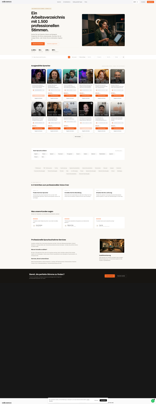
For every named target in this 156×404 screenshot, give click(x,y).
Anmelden (143, 1)
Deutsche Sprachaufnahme (71, 173)
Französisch (61, 153)
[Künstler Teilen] (44, 71)
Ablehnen (96, 400)
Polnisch (36, 156)
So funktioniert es (66, 1)
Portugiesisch (70, 153)
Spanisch (52, 153)
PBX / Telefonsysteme (48, 168)
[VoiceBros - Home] (6, 2)
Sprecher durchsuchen (38, 43)
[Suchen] (69, 57)
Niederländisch (103, 153)
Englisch (36, 153)
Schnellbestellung (38, 95)
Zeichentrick (118, 168)
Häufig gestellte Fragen (77, 1)
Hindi (43, 156)
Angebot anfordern (38, 98)
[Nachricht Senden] (42, 71)
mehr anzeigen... (78, 136)
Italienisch (94, 153)
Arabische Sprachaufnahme (87, 168)
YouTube (56, 168)
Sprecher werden (121, 275)
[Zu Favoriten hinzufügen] (39, 71)
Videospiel (105, 168)
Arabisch (86, 153)
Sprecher (59, 1)
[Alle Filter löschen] (123, 57)
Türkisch (44, 153)
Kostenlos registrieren (52, 43)
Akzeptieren (103, 400)
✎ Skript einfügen (82, 57)
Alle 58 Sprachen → (119, 150)
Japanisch (111, 153)
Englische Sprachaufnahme (75, 168)
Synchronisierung (64, 168)
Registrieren (150, 1)
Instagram (112, 168)
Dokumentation (98, 168)
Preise (86, 1)
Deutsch (78, 153)
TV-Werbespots (38, 168)
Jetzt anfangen (109, 275)
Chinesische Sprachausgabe (84, 173)
